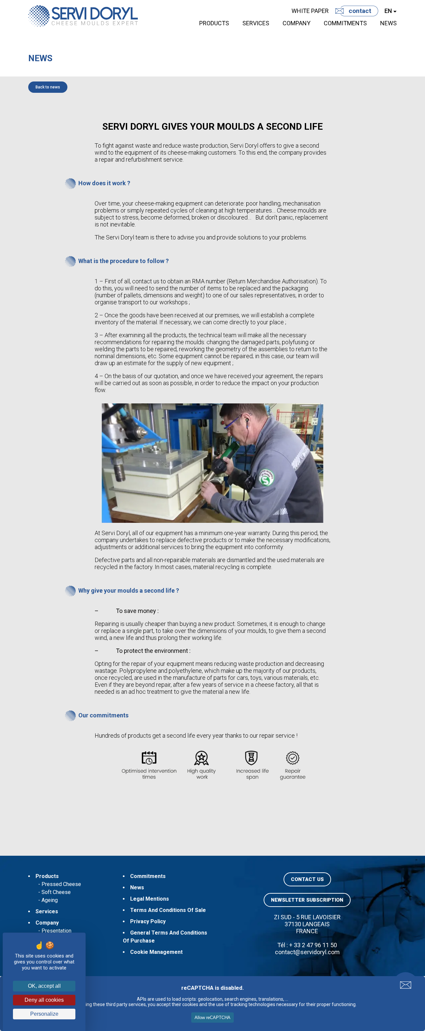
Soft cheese (56, 892)
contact (360, 11)
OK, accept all (44, 986)
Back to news (48, 87)
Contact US (307, 879)
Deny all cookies (44, 1000)
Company (296, 23)
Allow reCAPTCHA (212, 1017)
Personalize (44, 1014)
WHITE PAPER (310, 10)
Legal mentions (149, 899)
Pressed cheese (61, 884)
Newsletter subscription (307, 900)
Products (214, 23)
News (388, 23)
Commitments (345, 23)
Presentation (56, 931)
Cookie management (156, 952)
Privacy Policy (148, 921)
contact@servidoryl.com (307, 952)
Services (255, 23)
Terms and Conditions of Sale (168, 910)
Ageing (50, 900)
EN (388, 10)
